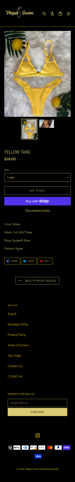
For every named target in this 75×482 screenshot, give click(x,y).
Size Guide (14, 356)
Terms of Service (18, 345)
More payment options (37, 210)
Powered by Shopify (49, 469)
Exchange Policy (18, 324)
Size (6, 170)
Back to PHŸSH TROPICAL (40, 280)
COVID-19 (15, 377)
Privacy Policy (16, 335)
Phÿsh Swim (31, 469)
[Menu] (68, 13)
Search (12, 314)
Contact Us (15, 366)
